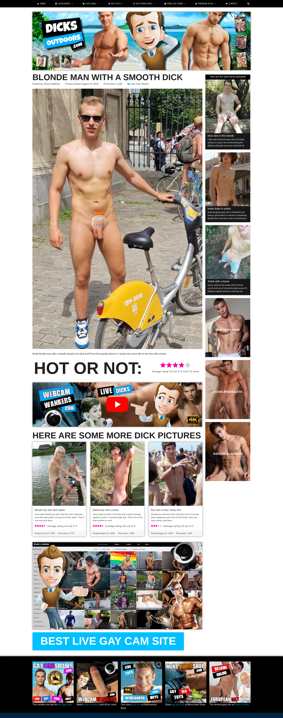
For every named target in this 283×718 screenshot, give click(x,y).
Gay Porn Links (144, 4)
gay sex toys (177, 704)
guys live (136, 704)
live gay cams (65, 704)
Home (43, 4)
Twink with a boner (218, 281)
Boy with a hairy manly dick (166, 510)
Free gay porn (175, 4)
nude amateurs (91, 704)
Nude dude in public (219, 208)
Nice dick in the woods (221, 135)
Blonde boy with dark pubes (50, 510)
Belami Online (241, 704)
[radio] (163, 365)
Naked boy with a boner (106, 510)
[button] (248, 3)
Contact (232, 4)
